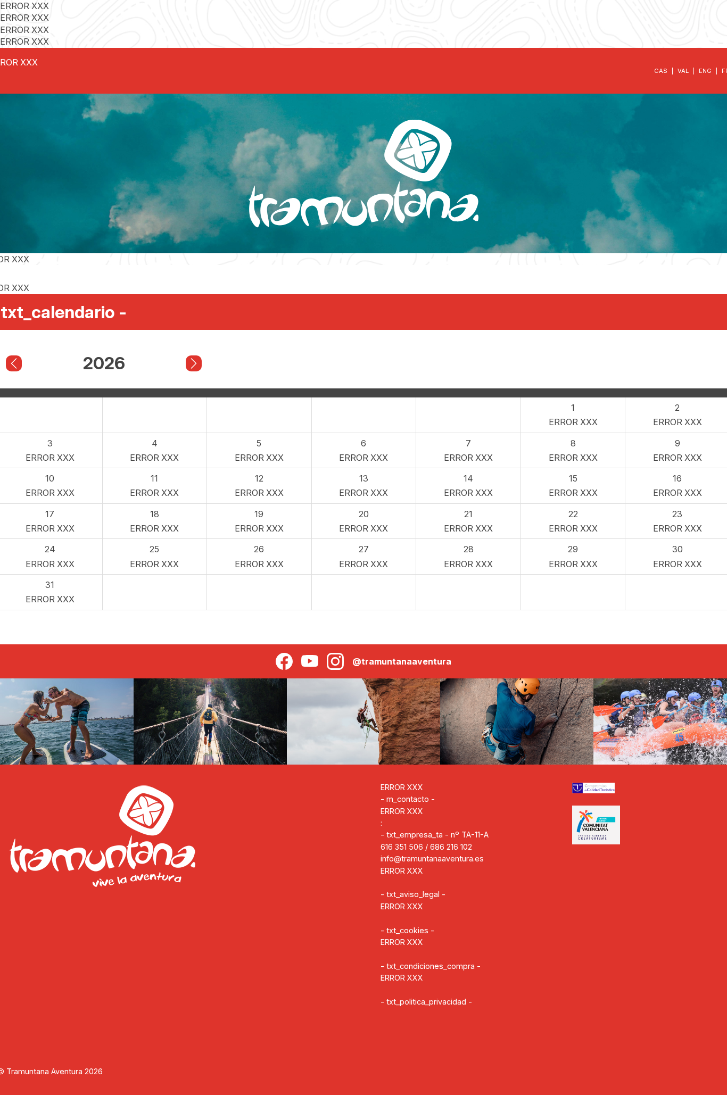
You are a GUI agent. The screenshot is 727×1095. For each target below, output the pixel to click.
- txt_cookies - (407, 930)
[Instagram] (335, 661)
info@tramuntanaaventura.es (432, 858)
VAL (683, 70)
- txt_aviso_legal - (413, 894)
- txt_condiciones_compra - (431, 965)
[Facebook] (284, 661)
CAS (660, 70)
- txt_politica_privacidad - (426, 1001)
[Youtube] (309, 661)
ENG (705, 70)
